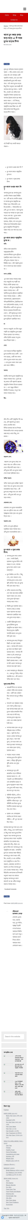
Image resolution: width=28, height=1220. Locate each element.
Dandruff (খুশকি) (10, 1120)
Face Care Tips (11, 1189)
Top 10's (6, 1208)
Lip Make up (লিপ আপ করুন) (14, 1175)
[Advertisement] (13, 55)
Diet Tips (9, 1145)
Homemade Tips (11, 1196)
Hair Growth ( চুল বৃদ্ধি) (12, 1131)
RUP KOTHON (18, 1215)
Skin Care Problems (12, 1202)
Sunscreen (9, 1204)
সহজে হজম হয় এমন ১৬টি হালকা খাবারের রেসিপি (19, 1074)
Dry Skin (8, 1187)
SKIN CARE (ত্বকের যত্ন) (11, 1178)
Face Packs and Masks (13, 1191)
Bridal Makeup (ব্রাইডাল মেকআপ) (15, 1170)
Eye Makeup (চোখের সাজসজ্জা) (14, 1172)
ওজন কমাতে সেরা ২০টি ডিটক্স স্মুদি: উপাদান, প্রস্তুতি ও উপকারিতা (19, 1066)
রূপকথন (14, 3)
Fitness (8, 1147)
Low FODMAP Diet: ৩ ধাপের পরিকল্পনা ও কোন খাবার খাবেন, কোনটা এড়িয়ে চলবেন (19, 1085)
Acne (7, 1180)
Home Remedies (11, 1152)
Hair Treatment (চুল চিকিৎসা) (14, 1133)
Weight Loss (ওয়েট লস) (12, 1161)
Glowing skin (10, 1194)
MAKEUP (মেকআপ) (9, 1168)
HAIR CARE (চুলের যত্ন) (17, 903)
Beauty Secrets (11, 1185)
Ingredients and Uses (12, 1154)
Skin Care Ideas (11, 1200)
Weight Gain (10, 1158)
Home (6, 26)
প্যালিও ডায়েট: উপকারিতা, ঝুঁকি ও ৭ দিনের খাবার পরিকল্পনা (19, 1093)
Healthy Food (10, 1150)
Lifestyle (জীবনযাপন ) (9, 1164)
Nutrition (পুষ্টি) (10, 1156)
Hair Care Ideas (11, 1126)
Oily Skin (9, 1198)
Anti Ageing (9, 1183)
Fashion (6, 1110)
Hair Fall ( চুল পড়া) (11, 1129)
